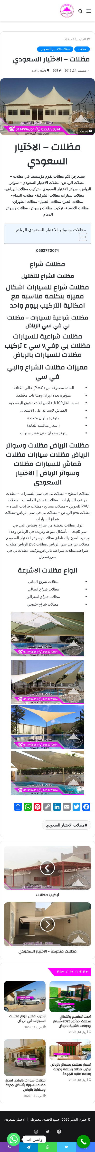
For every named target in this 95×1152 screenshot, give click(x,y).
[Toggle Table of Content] (80, 237)
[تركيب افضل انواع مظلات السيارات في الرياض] (25, 996)
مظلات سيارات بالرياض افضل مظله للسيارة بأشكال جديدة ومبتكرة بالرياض (25, 1085)
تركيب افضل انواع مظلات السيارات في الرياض (27, 1018)
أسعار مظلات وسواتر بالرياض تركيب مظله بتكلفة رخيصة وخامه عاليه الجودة (70, 1069)
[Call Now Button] (83, 1141)
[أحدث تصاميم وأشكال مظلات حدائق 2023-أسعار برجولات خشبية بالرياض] (70, 996)
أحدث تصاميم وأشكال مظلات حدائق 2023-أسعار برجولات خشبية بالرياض (72, 1021)
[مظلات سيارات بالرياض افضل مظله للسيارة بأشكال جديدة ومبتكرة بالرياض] (25, 1057)
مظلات (67, 39)
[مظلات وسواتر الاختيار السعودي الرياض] (67, 10)
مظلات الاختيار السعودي (55, 49)
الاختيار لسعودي (14, 1119)
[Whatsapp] (13, 1139)
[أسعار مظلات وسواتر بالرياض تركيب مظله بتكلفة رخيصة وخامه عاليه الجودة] (70, 1049)
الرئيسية (81, 39)
